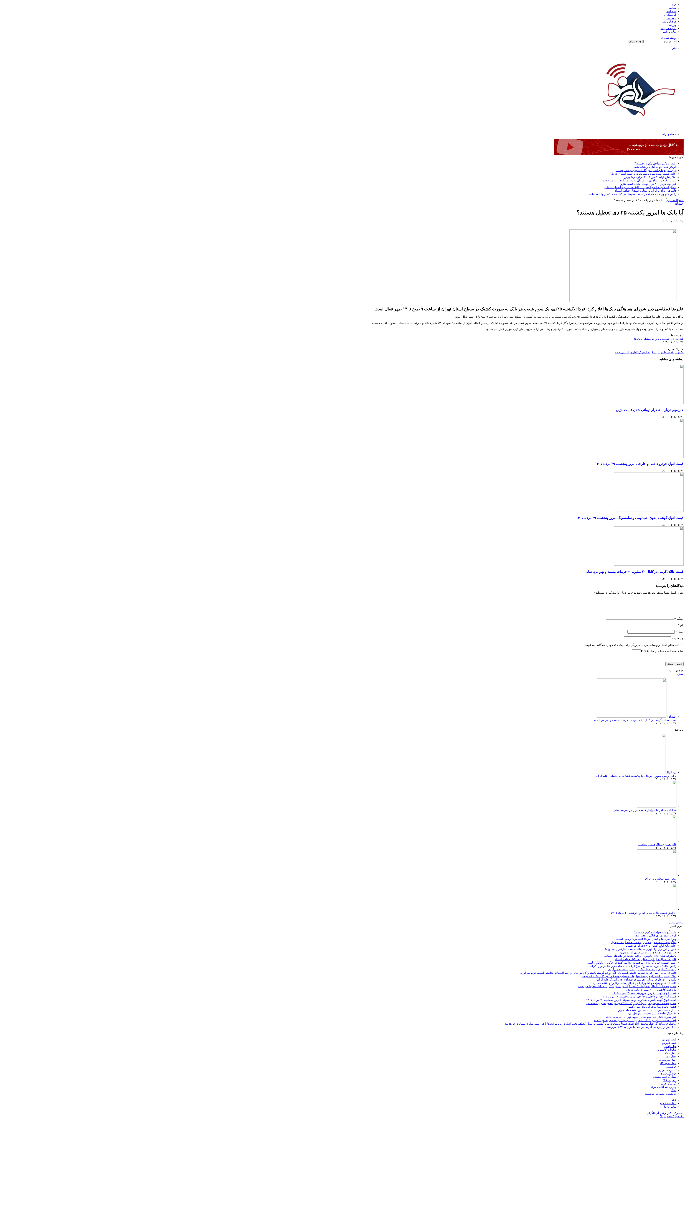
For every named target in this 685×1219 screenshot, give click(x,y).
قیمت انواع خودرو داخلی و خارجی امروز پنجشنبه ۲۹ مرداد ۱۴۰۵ (639, 464)
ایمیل (679, 631)
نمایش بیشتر (676, 922)
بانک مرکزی (676, 338)
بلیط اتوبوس (669, 1039)
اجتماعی (671, 18)
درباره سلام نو (668, 1103)
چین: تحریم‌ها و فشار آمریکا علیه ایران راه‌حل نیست (646, 170)
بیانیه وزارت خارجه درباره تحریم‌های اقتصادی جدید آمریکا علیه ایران (636, 979)
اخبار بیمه (670, 1056)
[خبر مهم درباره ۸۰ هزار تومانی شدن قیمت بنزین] (649, 402)
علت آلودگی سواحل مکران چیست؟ (655, 163)
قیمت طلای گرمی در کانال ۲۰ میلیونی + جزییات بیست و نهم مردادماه (635, 571)
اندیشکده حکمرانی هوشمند (660, 1093)
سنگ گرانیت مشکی (664, 1076)
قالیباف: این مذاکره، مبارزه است (657, 844)
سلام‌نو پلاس (669, 31)
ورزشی (672, 24)
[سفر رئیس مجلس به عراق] (656, 875)
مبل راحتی (670, 1046)
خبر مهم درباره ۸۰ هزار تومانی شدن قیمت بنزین (648, 183)
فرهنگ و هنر (669, 21)
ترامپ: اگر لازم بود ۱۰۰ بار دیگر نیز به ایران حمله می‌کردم (642, 969)
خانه (673, 4)
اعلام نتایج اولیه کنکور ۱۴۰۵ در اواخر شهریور (650, 177)
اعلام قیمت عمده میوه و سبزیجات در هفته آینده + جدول (643, 173)
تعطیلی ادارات (660, 338)
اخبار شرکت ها (667, 1059)
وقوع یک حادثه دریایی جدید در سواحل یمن (652, 1013)
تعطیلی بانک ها (642, 338)
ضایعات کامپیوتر (666, 1049)
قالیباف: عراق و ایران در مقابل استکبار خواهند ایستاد (645, 190)
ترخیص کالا (669, 1080)
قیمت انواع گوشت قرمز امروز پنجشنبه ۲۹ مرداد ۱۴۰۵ (644, 993)
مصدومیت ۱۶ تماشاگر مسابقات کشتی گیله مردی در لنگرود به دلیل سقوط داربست (627, 986)
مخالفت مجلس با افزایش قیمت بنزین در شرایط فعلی (644, 810)
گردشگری (670, 14)
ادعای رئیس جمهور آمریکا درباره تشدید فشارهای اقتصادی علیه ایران (636, 775)
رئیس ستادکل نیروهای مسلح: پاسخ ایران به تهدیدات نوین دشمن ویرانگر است (631, 965)
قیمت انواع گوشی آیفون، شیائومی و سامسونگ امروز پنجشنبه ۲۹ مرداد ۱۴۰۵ (630, 518)
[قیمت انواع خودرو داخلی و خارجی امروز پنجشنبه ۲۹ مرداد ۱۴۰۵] (649, 456)
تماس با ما (670, 1106)
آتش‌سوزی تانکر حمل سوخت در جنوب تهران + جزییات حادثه (641, 1016)
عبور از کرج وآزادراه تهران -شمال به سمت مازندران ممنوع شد (639, 180)
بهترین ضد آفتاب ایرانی (663, 1086)
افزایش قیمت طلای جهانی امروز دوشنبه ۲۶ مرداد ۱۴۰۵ (643, 912)
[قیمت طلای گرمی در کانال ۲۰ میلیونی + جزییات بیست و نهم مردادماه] (649, 564)
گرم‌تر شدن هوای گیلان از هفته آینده (655, 166)
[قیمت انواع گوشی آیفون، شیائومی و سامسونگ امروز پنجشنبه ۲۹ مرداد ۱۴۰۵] (649, 510)
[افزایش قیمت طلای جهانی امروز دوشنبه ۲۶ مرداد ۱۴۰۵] (656, 909)
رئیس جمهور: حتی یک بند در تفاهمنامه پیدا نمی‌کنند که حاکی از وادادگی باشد (632, 193)
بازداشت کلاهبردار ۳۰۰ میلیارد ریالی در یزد (651, 989)
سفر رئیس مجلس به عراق (660, 878)
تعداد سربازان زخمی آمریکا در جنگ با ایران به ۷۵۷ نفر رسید (641, 1026)
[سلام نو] (638, 125)
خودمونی (671, 1066)
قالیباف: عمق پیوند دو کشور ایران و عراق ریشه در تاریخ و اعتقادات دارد (634, 982)
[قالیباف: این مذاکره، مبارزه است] (656, 840)
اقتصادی (671, 11)
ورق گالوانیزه (668, 1073)
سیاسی (672, 7)
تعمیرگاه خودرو (667, 1069)
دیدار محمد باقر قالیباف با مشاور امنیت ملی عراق (647, 1010)
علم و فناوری (668, 28)
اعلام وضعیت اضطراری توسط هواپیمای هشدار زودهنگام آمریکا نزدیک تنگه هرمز (629, 976)
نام (681, 624)
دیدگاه (679, 618)
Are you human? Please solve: (666, 651)
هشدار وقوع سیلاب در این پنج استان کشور (651, 1006)
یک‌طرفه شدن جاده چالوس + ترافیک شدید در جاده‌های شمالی (640, 187)
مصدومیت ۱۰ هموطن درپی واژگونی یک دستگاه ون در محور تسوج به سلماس (631, 1003)
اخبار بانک (670, 1053)
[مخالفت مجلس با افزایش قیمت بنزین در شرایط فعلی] (656, 806)
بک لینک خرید (668, 1083)
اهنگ (673, 1090)
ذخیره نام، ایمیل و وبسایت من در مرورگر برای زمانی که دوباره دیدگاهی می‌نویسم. (631, 644)
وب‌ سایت (678, 638)
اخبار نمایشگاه (668, 1063)
